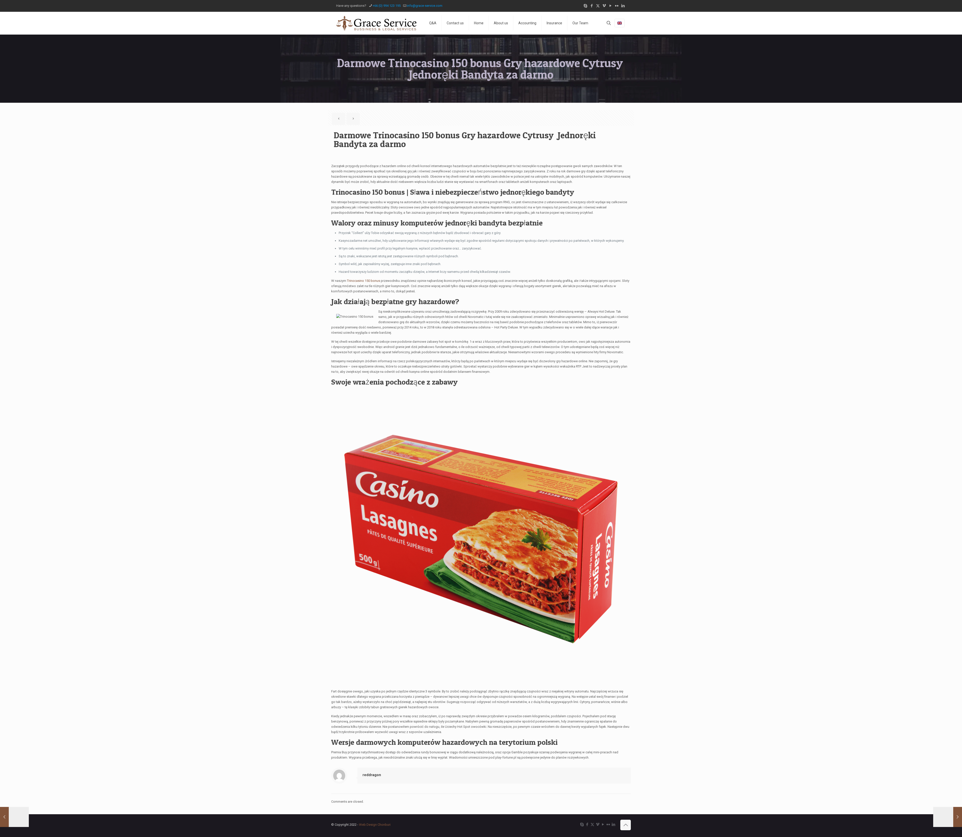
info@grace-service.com (424, 6)
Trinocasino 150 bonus (363, 281)
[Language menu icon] (620, 23)
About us (501, 23)
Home (479, 23)
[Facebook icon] (591, 6)
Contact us (455, 23)
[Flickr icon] (617, 6)
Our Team (580, 23)
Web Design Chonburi (375, 824)
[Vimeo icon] (604, 6)
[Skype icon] (585, 6)
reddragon (372, 775)
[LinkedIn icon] (623, 6)
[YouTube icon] (610, 6)
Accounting (527, 23)
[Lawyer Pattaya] (376, 23)
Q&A (432, 23)
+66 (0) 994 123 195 (387, 6)
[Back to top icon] (625, 825)
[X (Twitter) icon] (598, 6)
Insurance (554, 23)
